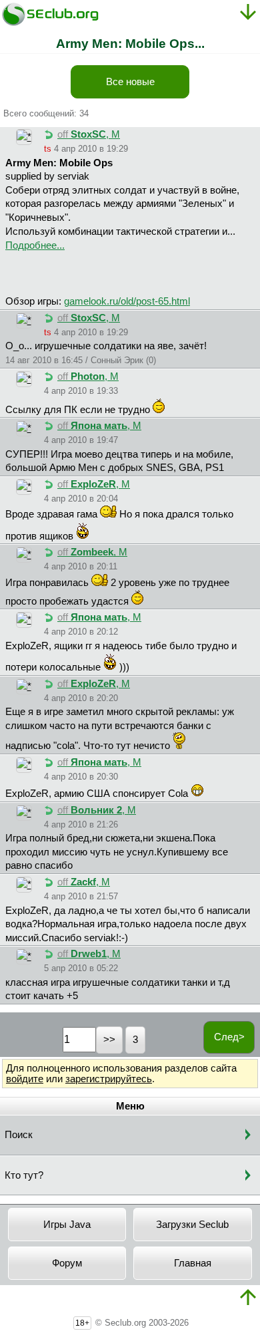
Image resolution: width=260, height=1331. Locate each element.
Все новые (130, 81)
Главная (192, 1263)
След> (229, 1037)
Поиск (19, 1134)
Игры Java (67, 1224)
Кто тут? (24, 1175)
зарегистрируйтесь (108, 1079)
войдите (24, 1079)
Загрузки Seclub (192, 1224)
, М (88, 134)
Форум (67, 1263)
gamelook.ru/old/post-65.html (127, 301)
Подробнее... (35, 245)
